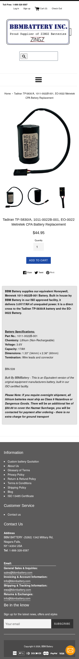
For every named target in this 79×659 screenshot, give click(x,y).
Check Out (57, 8)
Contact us (14, 514)
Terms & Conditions (19, 483)
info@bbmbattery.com (17, 581)
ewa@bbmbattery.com (17, 590)
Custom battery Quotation (23, 461)
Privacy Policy (16, 474)
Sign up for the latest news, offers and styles (30, 614)
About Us (13, 466)
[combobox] (39, 56)
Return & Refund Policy (22, 479)
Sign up (26, 8)
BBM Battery (47, 646)
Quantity (39, 240)
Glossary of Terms (19, 470)
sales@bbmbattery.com (18, 572)
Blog (10, 492)
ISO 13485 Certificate (21, 496)
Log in (16, 8)
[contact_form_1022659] (70, 650)
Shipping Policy (17, 487)
